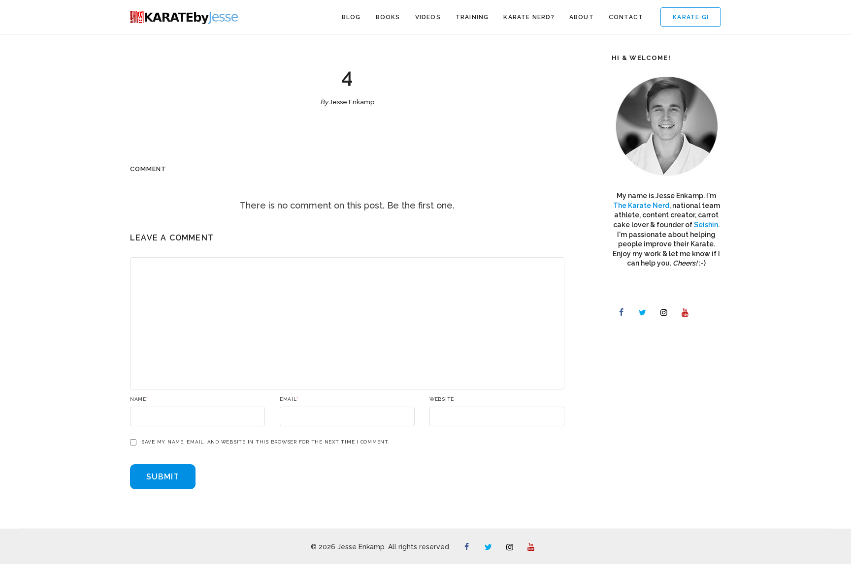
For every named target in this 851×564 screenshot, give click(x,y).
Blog (351, 17)
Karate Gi (691, 17)
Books (388, 17)
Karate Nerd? (528, 17)
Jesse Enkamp (351, 102)
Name (139, 399)
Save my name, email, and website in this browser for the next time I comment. (265, 442)
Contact (626, 17)
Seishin (706, 225)
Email (289, 399)
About (581, 17)
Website (441, 399)
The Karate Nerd (641, 205)
